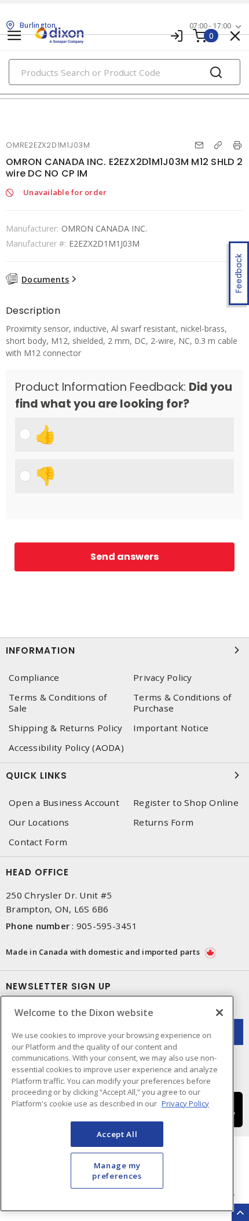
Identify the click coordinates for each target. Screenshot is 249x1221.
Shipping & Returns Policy (65, 728)
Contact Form (38, 842)
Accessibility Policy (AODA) (66, 747)
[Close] (219, 1012)
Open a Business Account (64, 802)
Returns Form (163, 822)
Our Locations (39, 822)
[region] (117, 1103)
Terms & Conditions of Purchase (182, 703)
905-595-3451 (106, 926)
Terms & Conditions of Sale (58, 703)
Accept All (117, 1134)
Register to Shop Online (186, 802)
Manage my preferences (116, 1170)
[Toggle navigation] (14, 35)
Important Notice (170, 728)
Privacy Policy (162, 677)
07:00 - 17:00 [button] (210, 26)
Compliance (34, 677)
